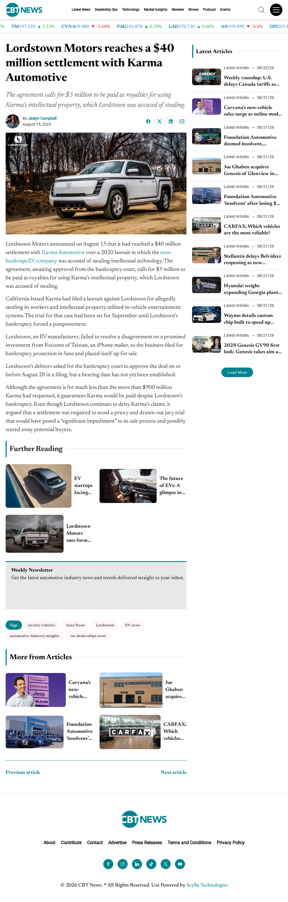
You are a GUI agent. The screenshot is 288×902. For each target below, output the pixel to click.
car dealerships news (88, 636)
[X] (159, 121)
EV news (132, 625)
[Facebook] (148, 121)
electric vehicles (41, 625)
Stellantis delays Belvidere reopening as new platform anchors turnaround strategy (252, 260)
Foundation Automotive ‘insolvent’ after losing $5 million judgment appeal (79, 732)
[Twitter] (166, 864)
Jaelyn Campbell (42, 118)
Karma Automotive (63, 252)
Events (225, 10)
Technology (131, 10)
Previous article (23, 772)
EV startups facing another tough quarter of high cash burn (83, 486)
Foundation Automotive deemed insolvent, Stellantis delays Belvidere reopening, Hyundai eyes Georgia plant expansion (252, 141)
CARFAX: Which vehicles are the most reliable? (174, 732)
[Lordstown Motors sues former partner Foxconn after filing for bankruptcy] (35, 533)
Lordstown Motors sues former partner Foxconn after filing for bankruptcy (79, 534)
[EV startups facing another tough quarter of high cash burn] (38, 486)
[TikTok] (151, 864)
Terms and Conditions (189, 842)
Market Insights (155, 10)
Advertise (117, 842)
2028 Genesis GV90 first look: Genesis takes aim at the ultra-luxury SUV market (252, 349)
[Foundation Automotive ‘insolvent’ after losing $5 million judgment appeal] (35, 732)
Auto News (75, 625)
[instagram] (123, 864)
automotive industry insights (34, 636)
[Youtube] (180, 864)
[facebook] (108, 864)
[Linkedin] (170, 121)
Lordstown (105, 625)
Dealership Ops (106, 10)
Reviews (178, 10)
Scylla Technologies (207, 885)
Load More (237, 372)
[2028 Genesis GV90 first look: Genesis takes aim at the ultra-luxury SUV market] (206, 344)
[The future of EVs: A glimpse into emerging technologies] (128, 486)
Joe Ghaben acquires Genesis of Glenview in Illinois (175, 690)
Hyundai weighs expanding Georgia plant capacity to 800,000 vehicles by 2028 (251, 290)
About (49, 842)
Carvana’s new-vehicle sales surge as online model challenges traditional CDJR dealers (81, 690)
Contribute (71, 842)
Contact (95, 842)
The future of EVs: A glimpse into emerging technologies (172, 486)
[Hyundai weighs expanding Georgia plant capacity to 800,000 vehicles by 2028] (206, 285)
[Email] (181, 121)
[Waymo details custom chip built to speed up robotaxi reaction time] (206, 314)
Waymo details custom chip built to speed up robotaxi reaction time (248, 319)
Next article (173, 772)
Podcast (209, 10)
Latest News (81, 10)
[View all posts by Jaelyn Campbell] (14, 121)
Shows (193, 10)
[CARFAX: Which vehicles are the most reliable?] (130, 732)
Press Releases (147, 842)
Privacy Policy (231, 842)
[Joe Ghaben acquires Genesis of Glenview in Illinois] (131, 690)
